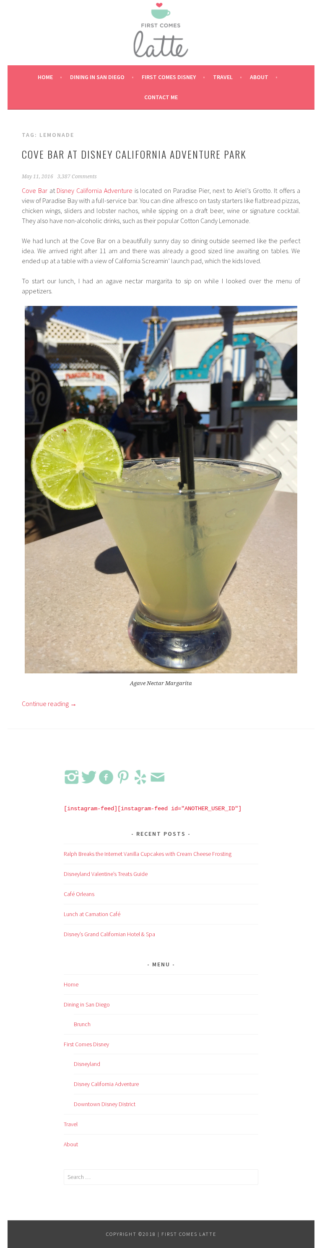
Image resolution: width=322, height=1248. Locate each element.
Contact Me (161, 97)
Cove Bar (34, 190)
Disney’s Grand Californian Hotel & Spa (109, 934)
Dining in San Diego (97, 77)
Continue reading (49, 703)
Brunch (82, 1024)
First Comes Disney (169, 77)
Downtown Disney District (104, 1104)
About (259, 77)
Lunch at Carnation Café (92, 914)
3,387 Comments (77, 177)
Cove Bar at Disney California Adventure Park (134, 154)
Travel (223, 77)
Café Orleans (79, 894)
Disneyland (87, 1064)
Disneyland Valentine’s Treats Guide (106, 874)
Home (45, 77)
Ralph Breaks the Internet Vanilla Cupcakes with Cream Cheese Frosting (147, 854)
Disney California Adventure (94, 190)
